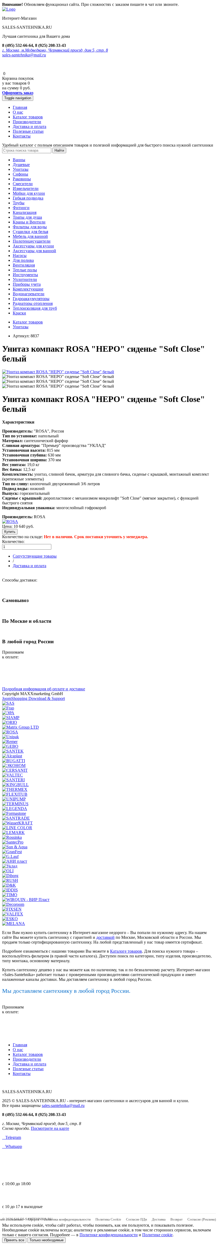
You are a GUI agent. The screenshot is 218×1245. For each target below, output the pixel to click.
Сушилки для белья (30, 231)
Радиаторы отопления (33, 303)
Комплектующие (28, 289)
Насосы (20, 255)
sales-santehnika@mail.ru (24, 55)
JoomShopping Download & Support (33, 698)
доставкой (105, 937)
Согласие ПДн (136, 1219)
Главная (20, 107)
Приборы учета (27, 284)
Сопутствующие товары (35, 556)
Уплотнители (25, 279)
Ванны (19, 159)
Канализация (24, 212)
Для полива (23, 260)
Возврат (176, 1219)
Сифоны (20, 174)
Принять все (14, 1240)
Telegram (11, 1137)
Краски (19, 313)
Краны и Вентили (29, 222)
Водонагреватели (28, 294)
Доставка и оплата (29, 126)
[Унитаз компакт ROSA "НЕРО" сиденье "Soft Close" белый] (58, 372)
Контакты (22, 136)
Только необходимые (47, 1240)
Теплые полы (25, 270)
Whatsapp (12, 1146)
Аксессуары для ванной (34, 250)
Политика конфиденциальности (67, 1219)
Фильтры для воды (30, 227)
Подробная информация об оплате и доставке (43, 689)
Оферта (33, 1219)
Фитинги (21, 207)
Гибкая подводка (28, 198)
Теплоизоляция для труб (35, 308)
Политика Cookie (108, 1219)
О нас (18, 112)
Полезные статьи (28, 131)
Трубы (18, 203)
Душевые (21, 164)
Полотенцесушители (32, 241)
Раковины (22, 179)
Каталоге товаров (126, 951)
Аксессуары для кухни (33, 246)
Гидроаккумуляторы (31, 298)
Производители (27, 121)
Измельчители (26, 188)
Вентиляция (24, 265)
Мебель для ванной (30, 236)
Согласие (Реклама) (201, 1219)
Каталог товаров (28, 117)
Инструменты (25, 274)
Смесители (23, 183)
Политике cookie (157, 1234)
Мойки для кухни (29, 193)
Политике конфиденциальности (108, 1234)
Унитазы (20, 169)
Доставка (159, 1219)
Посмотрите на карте (50, 1128)
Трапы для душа (27, 217)
